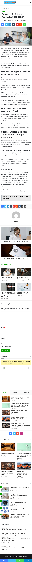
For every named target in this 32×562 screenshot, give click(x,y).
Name (3, 327)
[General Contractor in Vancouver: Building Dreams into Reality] (5, 516)
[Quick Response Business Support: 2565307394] (5, 489)
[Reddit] (16, 206)
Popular (15, 392)
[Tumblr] (11, 206)
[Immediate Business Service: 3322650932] (24, 287)
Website (3, 338)
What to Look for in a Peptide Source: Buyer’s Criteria (7, 473)
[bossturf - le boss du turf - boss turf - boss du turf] (10, 2)
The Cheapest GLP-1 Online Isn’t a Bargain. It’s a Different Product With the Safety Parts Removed (20, 405)
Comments (26, 392)
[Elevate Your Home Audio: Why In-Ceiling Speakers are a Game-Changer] (5, 503)
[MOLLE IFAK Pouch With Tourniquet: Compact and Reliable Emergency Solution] (6, 425)
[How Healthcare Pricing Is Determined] (5, 510)
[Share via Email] (22, 206)
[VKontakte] (19, 206)
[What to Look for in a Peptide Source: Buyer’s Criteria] (6, 412)
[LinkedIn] (8, 206)
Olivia (4, 20)
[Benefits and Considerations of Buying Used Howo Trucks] (6, 419)
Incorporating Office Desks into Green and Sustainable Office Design (19, 495)
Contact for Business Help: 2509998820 (7, 278)
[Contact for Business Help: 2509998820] (8, 272)
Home (4, 8)
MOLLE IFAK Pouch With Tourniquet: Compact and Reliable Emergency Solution (20, 425)
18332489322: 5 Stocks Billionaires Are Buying (23, 278)
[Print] (25, 206)
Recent (5, 392)
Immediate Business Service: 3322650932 (22, 293)
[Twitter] (5, 206)
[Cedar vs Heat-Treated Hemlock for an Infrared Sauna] (6, 399)
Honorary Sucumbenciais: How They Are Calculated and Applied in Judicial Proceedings (8, 294)
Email (3, 333)
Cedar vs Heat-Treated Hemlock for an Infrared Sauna (7, 453)
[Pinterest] (14, 206)
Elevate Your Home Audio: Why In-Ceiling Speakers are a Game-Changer (19, 502)
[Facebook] (2, 206)
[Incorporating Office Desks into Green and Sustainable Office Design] (5, 496)
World (7, 8)
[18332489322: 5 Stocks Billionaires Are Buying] (24, 272)
